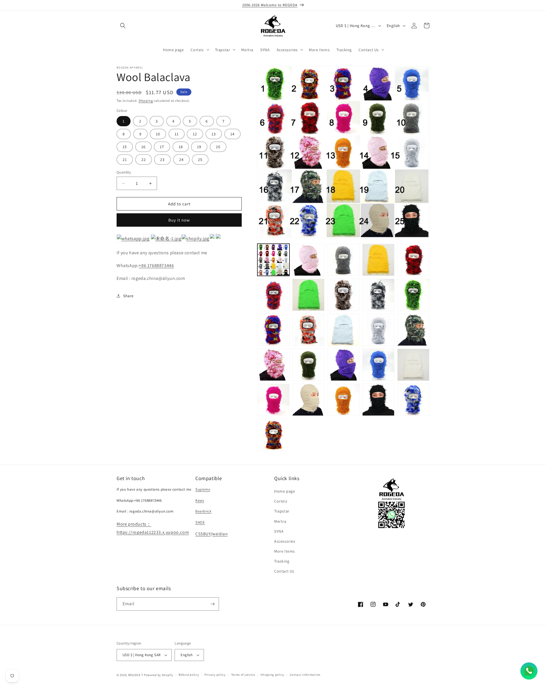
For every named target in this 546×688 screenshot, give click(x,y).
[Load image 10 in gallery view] (413, 295)
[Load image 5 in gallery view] (413, 260)
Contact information (305, 675)
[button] (123, 25)
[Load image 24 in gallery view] (378, 400)
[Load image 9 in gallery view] (378, 295)
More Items (284, 551)
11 (177, 134)
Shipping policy (272, 675)
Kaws (199, 500)
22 (143, 159)
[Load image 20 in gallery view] (413, 365)
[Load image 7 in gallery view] (308, 295)
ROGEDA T (135, 675)
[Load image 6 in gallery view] (273, 295)
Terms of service (243, 675)
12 (195, 134)
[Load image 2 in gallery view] (308, 260)
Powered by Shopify (158, 675)
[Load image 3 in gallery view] (343, 260)
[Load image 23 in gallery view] (343, 400)
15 (125, 146)
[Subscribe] (212, 604)
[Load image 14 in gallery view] (378, 330)
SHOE (200, 522)
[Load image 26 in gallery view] (273, 435)
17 (162, 146)
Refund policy (189, 675)
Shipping (145, 100)
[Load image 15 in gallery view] (413, 330)
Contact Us (284, 571)
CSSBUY (203, 533)
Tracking (281, 561)
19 (199, 146)
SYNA (279, 531)
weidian (220, 533)
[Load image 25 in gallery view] (413, 400)
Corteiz (280, 501)
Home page (284, 491)
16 (143, 146)
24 (181, 159)
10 (158, 134)
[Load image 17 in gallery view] (308, 365)
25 (200, 159)
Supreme (202, 489)
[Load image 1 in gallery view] (273, 260)
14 (232, 134)
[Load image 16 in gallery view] (273, 365)
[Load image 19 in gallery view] (378, 365)
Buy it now (179, 220)
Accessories (284, 541)
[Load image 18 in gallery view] (343, 365)
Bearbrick (203, 511)
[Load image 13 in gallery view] (343, 330)
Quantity (124, 172)
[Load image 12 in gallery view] (308, 330)
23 (162, 159)
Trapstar (281, 511)
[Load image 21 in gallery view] (273, 400)
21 (125, 159)
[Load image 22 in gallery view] (308, 400)
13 (214, 134)
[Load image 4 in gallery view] (378, 260)
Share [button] (128, 295)
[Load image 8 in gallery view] (343, 295)
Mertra (280, 521)
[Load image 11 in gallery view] (273, 330)
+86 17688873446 (156, 265)
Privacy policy (215, 675)
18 (181, 146)
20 (218, 146)
